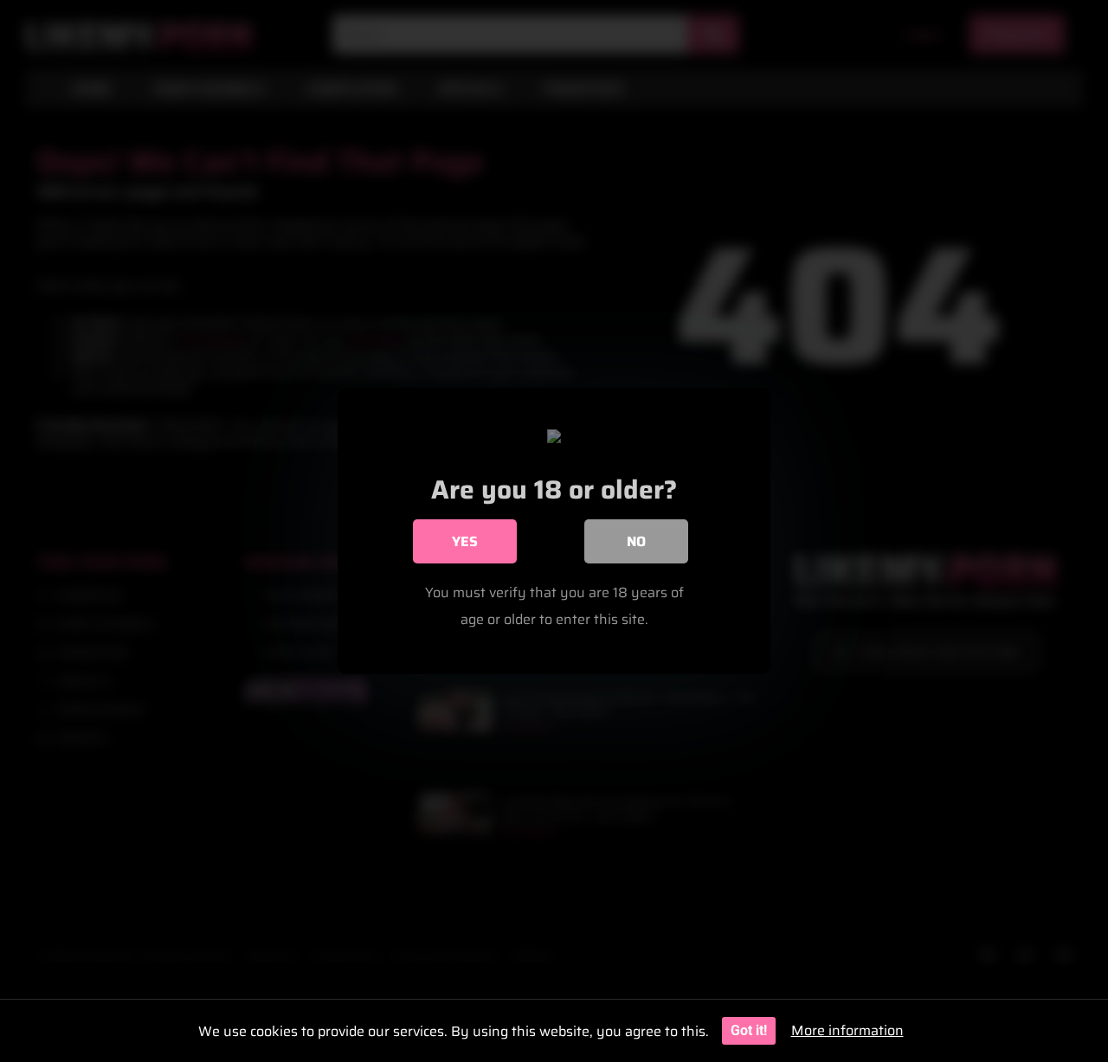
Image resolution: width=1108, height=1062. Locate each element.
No (636, 541)
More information (847, 1030)
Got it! (749, 1030)
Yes (465, 541)
